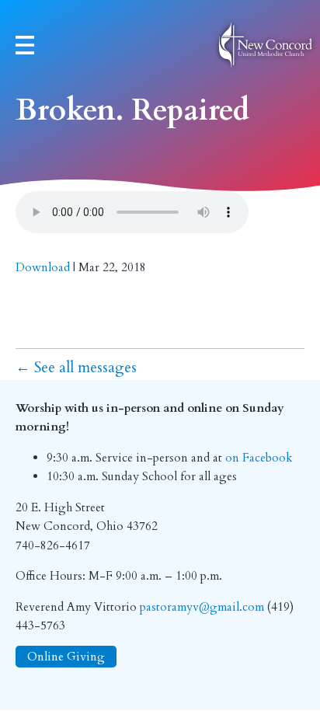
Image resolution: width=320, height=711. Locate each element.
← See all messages (76, 367)
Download (43, 268)
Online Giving (66, 657)
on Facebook (259, 458)
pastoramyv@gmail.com (202, 607)
